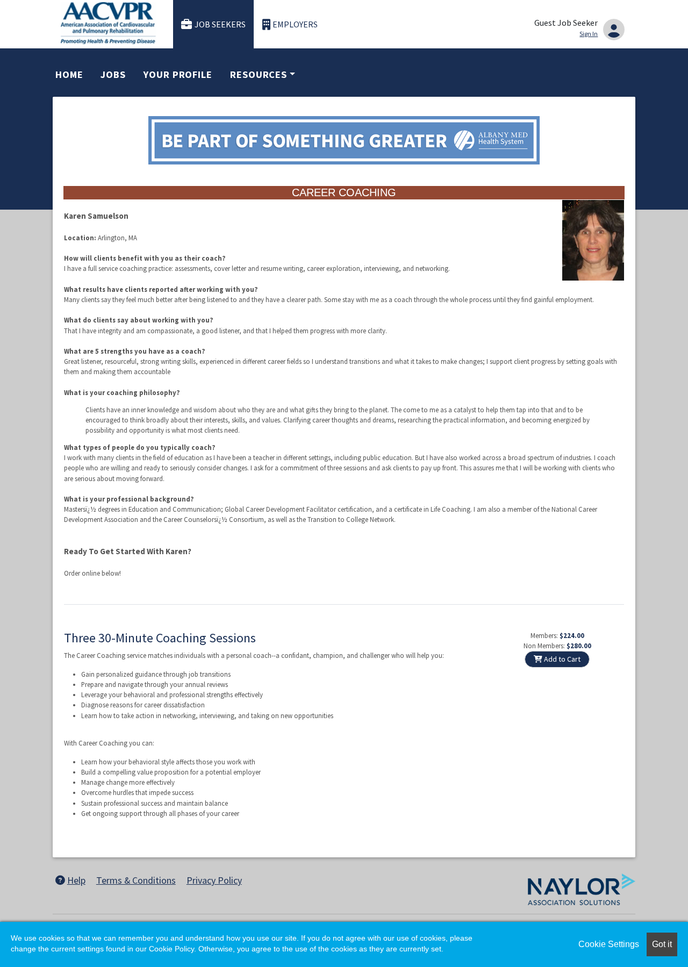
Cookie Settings (608, 944)
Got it (662, 944)
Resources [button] (258, 74)
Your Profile (178, 74)
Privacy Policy (214, 880)
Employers (295, 24)
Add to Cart (561, 659)
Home (69, 74)
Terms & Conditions (136, 880)
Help (76, 880)
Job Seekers (220, 24)
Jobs (113, 74)
